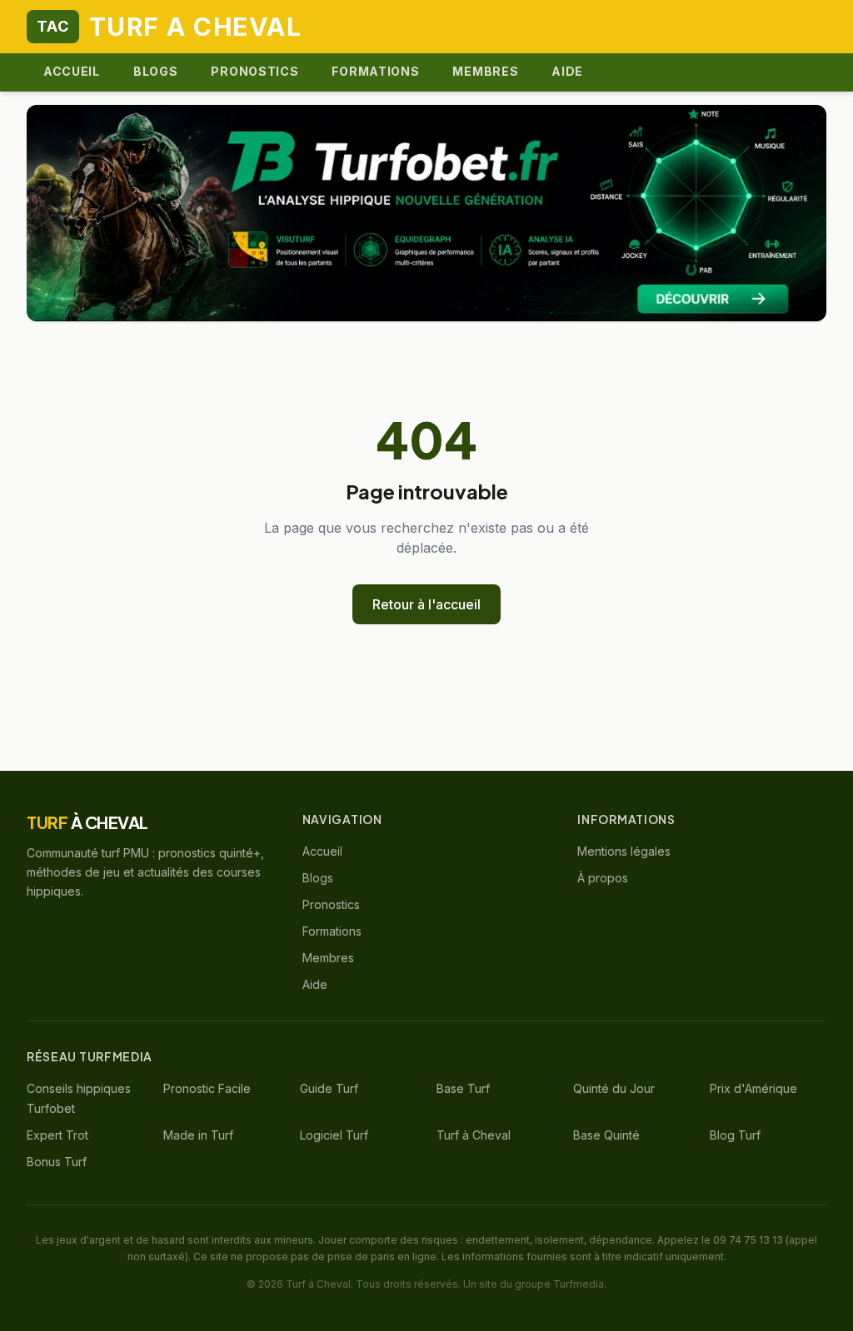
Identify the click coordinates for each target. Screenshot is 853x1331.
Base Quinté (606, 1135)
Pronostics (254, 71)
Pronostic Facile (207, 1088)
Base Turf (463, 1088)
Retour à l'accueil (426, 604)
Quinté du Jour (614, 1088)
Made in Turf (198, 1135)
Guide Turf (329, 1088)
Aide (567, 71)
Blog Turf (735, 1135)
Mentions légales (624, 851)
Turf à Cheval (473, 1135)
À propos (602, 878)
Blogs (155, 71)
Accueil (71, 71)
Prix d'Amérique (753, 1088)
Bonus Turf (57, 1162)
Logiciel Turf (334, 1135)
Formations (375, 71)
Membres (485, 71)
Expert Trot (57, 1135)
